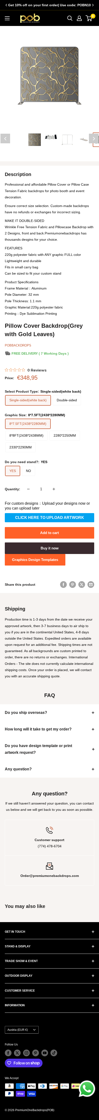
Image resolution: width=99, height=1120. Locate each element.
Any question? (18, 769)
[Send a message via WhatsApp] (87, 1088)
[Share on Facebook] (63, 584)
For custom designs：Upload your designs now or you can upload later (47, 505)
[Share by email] (90, 584)
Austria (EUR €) (17, 1030)
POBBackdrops (18, 345)
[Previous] (6, 5)
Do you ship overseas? (26, 713)
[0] (89, 18)
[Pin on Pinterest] (72, 584)
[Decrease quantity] (28, 489)
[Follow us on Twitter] (17, 1053)
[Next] (92, 5)
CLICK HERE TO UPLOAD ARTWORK (49, 518)
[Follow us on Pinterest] (35, 1053)
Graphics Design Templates (35, 560)
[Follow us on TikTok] (53, 1053)
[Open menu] (7, 18)
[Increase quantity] (54, 489)
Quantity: (12, 489)
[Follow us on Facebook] (8, 1053)
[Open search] (70, 18)
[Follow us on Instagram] (26, 1053)
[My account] (79, 18)
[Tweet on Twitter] (81, 584)
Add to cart (49, 533)
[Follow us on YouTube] (44, 1053)
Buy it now (50, 548)
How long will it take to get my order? (38, 729)
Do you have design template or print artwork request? (38, 749)
